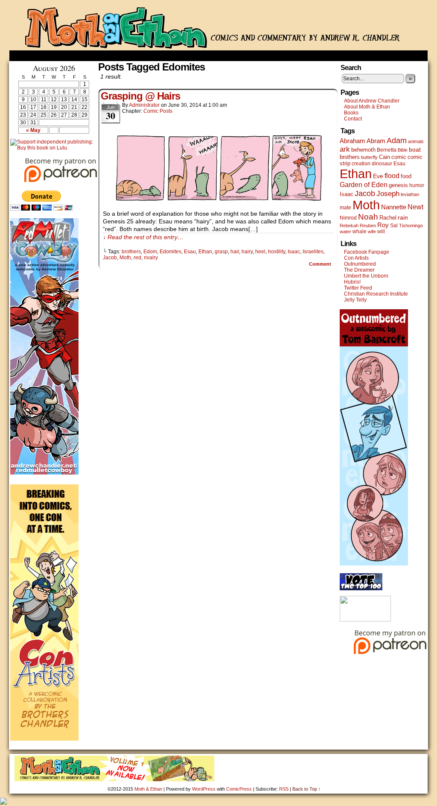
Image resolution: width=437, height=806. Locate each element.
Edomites (170, 252)
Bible (403, 149)
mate (345, 208)
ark (345, 149)
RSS (283, 788)
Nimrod (348, 218)
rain (403, 217)
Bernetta (386, 150)
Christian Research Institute (376, 294)
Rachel (387, 217)
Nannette (393, 207)
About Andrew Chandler (371, 101)
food (406, 176)
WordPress (204, 788)
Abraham (352, 141)
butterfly (369, 157)
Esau (190, 252)
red (137, 258)
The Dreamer (359, 270)
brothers (131, 252)
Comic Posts (157, 111)
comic (398, 157)
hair (234, 252)
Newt (415, 207)
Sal (394, 226)
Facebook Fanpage (366, 252)
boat (415, 149)
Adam (397, 140)
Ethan (205, 252)
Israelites (313, 252)
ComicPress (239, 788)
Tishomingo (411, 225)
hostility (276, 252)
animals (416, 141)
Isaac (294, 252)
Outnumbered (360, 264)
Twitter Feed (358, 288)
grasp (221, 252)
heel (260, 252)
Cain (384, 157)
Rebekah (349, 225)
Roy (383, 225)
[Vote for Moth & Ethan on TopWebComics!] (361, 589)
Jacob (110, 258)
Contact (353, 119)
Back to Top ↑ (306, 788)
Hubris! (352, 282)
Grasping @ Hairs (140, 96)
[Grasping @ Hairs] (218, 201)
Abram (376, 140)
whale (360, 231)
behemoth (363, 150)
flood (392, 175)
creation (361, 164)
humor (416, 185)
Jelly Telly (355, 300)
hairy (247, 252)
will (381, 231)
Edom (150, 252)
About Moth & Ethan (367, 107)
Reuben (368, 225)
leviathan (410, 194)
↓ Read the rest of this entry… (143, 237)
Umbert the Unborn (366, 276)
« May (33, 130)
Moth (125, 258)
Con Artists (356, 258)
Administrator (144, 105)
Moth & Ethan (218, 27)
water (345, 231)
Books (351, 113)
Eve (378, 176)
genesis (398, 185)
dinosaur (382, 164)
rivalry (151, 258)
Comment (320, 264)
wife (372, 231)
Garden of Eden (363, 184)
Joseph (387, 194)
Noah (368, 216)
